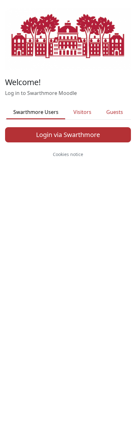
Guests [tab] (114, 112)
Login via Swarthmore (68, 134)
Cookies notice (68, 154)
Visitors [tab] (82, 112)
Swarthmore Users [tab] (36, 112)
